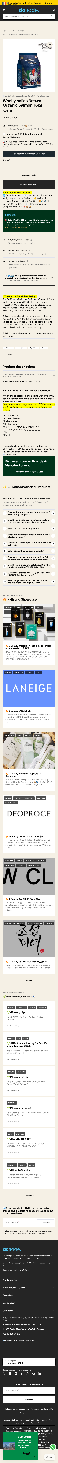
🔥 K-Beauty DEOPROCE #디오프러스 (24, 836)
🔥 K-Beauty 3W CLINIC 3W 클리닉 (22, 899)
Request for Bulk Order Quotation (29, 153)
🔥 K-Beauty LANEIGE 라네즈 (19, 711)
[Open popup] (31, 126)
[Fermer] (35, 1434)
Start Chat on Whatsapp (16, 227)
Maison (6, 31)
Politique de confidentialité (41, 1409)
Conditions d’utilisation (29, 1413)
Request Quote (26, 1454)
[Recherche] (51, 16)
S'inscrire (29, 1399)
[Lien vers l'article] (29, 634)
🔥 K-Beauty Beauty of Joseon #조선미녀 (26, 961)
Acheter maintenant (29, 184)
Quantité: (6, 160)
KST (35, 1263)
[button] (4, 10)
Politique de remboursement (17, 1409)
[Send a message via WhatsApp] (53, 1447)
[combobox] (29, 17)
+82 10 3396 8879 (11, 1333)
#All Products (19, 31)
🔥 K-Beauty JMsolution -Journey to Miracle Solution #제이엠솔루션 (28, 647)
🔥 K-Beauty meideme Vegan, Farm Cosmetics (23, 775)
